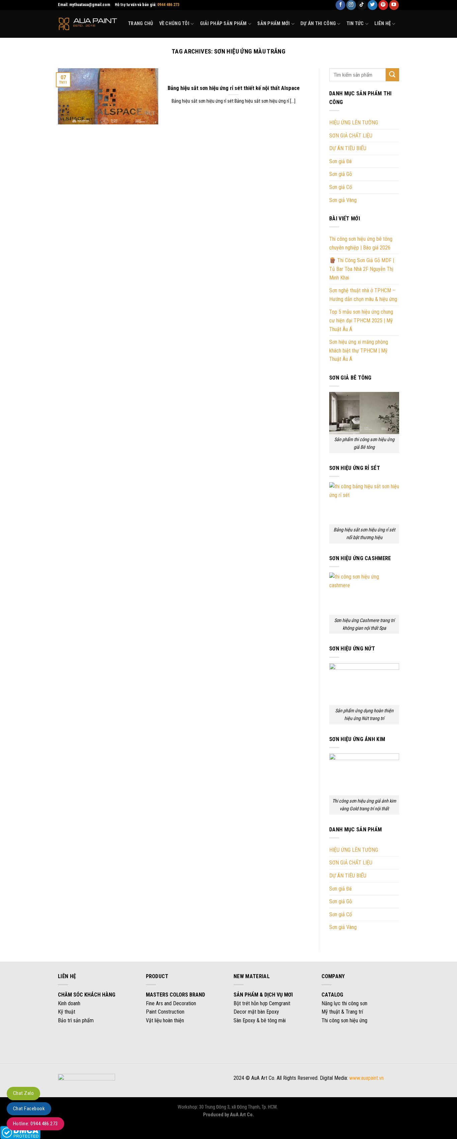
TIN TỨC (355, 23)
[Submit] (392, 74)
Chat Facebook (29, 1109)
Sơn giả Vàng (343, 200)
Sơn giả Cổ (340, 187)
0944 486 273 (168, 4)
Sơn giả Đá (340, 161)
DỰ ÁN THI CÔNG (318, 23)
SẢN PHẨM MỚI (273, 23)
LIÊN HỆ (382, 23)
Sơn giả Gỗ (340, 174)
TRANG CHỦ (140, 23)
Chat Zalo (23, 1093)
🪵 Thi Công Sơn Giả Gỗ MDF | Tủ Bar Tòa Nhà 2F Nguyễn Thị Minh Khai (361, 269)
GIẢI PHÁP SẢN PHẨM (223, 23)
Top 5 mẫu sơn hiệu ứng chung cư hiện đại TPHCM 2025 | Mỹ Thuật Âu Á (361, 320)
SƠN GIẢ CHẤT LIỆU (350, 135)
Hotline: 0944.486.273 (35, 1124)
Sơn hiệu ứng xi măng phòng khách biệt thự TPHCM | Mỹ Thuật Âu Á (358, 350)
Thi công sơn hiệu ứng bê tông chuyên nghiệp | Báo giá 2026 (360, 243)
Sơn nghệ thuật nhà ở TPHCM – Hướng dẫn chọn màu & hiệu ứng (363, 294)
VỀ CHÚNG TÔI (174, 23)
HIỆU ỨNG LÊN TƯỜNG (353, 122)
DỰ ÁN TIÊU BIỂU (347, 148)
